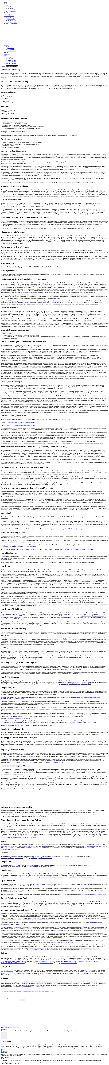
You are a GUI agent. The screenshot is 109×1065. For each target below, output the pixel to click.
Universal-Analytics (35, 732)
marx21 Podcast (11, 22)
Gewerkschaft (11, 9)
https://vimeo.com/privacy (7, 846)
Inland (9, 6)
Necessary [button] (3, 1049)
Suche (5, 3)
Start (5, 2)
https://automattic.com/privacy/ (15, 762)
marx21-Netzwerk (9, 16)
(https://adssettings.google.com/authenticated (84, 722)
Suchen (6, 998)
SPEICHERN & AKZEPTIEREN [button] (10, 1063)
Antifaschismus (11, 11)
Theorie (6, 13)
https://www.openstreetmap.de (43, 884)
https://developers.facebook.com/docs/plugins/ (37, 919)
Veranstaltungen (11, 20)
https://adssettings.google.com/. (9, 849)
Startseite (3, 66)
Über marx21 (11, 19)
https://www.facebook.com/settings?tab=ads (41, 948)
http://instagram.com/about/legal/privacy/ (32, 974)
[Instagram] (7, 1025)
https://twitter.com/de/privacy (45, 963)
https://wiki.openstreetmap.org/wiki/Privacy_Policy (48, 885)
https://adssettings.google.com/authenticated (40, 858)
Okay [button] (65, 1031)
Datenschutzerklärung (6, 1027)
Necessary (5, 1051)
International (10, 8)
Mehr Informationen (76, 1031)
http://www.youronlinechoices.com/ (49, 302)
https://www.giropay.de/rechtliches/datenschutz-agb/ (21, 425)
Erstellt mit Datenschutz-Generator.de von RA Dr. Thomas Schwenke (36, 991)
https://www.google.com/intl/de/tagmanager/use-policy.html (75, 684)
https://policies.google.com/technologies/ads (13, 722)
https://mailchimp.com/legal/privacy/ (73, 614)
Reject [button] (68, 1031)
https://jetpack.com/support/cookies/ (53, 762)
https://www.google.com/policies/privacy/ (12, 858)
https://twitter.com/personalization (68, 963)
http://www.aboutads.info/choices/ (21, 302)
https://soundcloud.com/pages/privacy (72, 529)
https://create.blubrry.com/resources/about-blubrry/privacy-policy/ (77, 549)
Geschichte (7, 14)
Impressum (9, 114)
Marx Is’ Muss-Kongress (10, 23)
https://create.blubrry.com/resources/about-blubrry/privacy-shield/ (18, 546)
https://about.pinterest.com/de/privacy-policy (32, 986)
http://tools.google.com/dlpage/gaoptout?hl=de (19, 718)
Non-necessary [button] (5, 1057)
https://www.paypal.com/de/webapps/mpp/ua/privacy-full (21, 422)
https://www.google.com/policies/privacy (92, 846)
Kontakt (9, 17)
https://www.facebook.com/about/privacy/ (62, 942)
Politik (6, 5)
